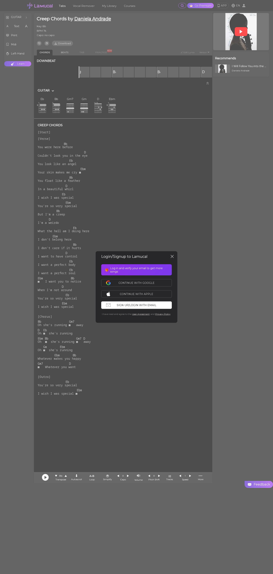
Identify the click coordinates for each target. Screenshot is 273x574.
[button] (138, 294)
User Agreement (141, 314)
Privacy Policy (162, 314)
